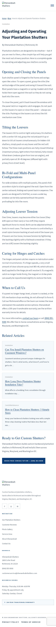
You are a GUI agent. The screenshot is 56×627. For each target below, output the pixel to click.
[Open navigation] (52, 5)
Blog (9, 18)
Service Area (7, 534)
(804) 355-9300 (7, 568)
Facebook (4, 506)
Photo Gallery (7, 529)
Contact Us (6, 543)
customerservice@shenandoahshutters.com (19, 573)
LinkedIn (17, 506)
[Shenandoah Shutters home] (9, 5)
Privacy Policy (10, 622)
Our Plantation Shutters (11, 520)
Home (4, 18)
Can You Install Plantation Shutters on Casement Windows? (24, 351)
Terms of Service (31, 622)
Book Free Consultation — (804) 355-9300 (23, 461)
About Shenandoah (9, 539)
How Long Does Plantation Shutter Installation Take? (23, 383)
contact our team (30, 318)
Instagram (11, 506)
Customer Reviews (9, 524)
